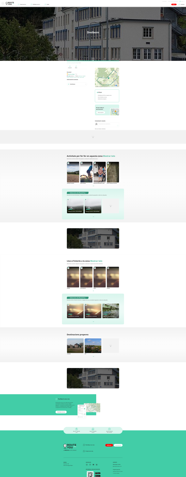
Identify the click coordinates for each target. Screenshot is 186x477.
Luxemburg (72, 62)
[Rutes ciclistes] (86, 172)
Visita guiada (164, 1)
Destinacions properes (102, 98)
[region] (107, 77)
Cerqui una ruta (89, 451)
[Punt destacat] (86, 277)
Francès (75, 77)
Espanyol (71, 77)
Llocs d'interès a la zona (102, 97)
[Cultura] (113, 277)
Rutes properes (101, 112)
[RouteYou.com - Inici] (10, 3)
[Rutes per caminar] (73, 172)
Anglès (84, 76)
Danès (68, 77)
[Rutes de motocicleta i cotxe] (100, 172)
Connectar (118, 445)
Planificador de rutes (61, 412)
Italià (78, 77)
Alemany (80, 76)
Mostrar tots (109, 156)
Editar (76, 67)
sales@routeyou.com (118, 466)
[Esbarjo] (73, 277)
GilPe (2, 59)
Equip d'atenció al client (118, 471)
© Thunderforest (110, 86)
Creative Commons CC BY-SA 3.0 (75, 387)
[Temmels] (75, 345)
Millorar (173, 4)
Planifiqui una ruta (90, 445)
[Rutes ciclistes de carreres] (113, 172)
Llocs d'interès (68, 62)
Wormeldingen (76, 62)
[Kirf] (93, 345)
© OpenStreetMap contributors (115, 86)
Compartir (70, 67)
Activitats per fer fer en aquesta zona (105, 95)
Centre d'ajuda (116, 473)
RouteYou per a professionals (173, 1)
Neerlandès (82, 77)
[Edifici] (100, 277)
